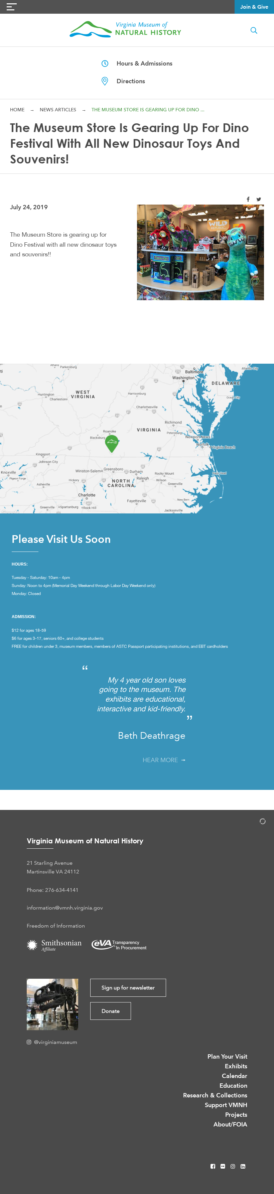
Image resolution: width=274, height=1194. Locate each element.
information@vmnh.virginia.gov (65, 908)
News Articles (58, 110)
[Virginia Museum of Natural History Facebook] (214, 1166)
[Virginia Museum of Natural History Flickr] (224, 1166)
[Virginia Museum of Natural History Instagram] (234, 1166)
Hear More (162, 760)
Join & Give (254, 7)
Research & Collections (215, 1095)
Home (17, 110)
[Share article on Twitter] (258, 199)
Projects (236, 1114)
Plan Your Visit (227, 1056)
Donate (111, 1011)
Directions (126, 81)
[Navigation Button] (12, 6)
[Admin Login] (255, 822)
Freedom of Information (56, 926)
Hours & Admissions (140, 63)
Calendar (234, 1075)
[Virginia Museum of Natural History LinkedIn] (243, 1166)
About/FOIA (230, 1124)
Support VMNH (226, 1104)
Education (233, 1085)
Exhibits (236, 1066)
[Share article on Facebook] (248, 199)
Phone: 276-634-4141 (53, 890)
